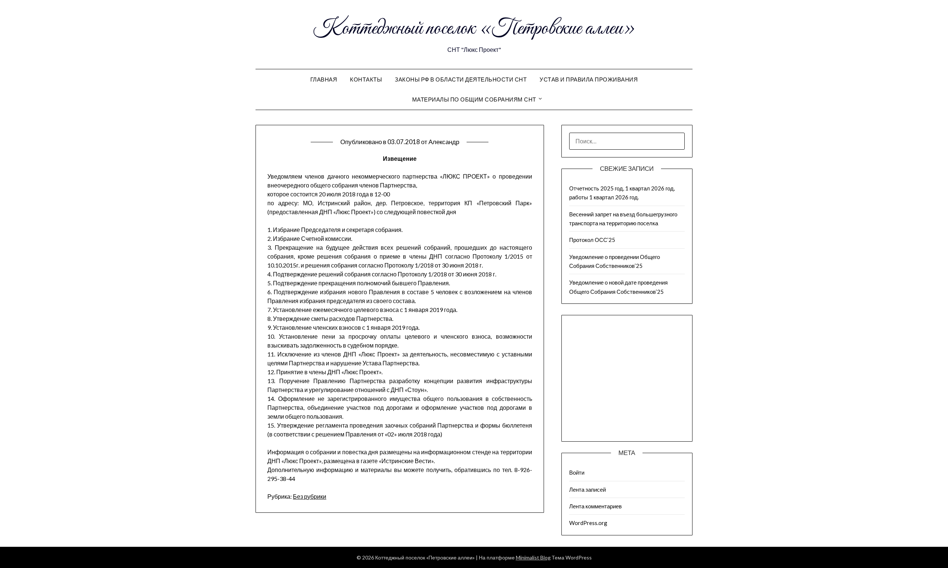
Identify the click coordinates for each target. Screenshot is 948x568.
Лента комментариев (595, 506)
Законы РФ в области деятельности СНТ (461, 79)
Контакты (366, 79)
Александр (443, 142)
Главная (323, 79)
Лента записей (587, 489)
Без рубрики (309, 496)
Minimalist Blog (533, 557)
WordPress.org (588, 522)
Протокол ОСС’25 (592, 239)
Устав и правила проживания (589, 79)
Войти (576, 472)
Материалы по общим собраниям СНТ (474, 99)
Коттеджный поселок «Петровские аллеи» (474, 29)
